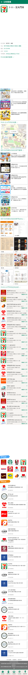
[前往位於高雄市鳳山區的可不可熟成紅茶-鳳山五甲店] (4, 647)
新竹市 (7, 43)
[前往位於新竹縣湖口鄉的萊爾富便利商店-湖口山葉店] (4, 508)
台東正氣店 (10, 607)
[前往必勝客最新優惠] (23, 471)
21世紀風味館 (14, 153)
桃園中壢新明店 (11, 529)
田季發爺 (17, 268)
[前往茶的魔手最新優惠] (3, 478)
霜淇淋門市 (25, 673)
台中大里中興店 (11, 590)
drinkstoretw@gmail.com (21, 666)
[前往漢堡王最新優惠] (10, 471)
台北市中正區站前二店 (13, 537)
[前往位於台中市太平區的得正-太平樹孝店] (4, 560)
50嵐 (2, 284)
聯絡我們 (20, 659)
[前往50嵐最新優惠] (10, 478)
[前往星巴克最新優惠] (10, 464)
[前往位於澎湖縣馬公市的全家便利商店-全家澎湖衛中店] (4, 490)
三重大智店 (10, 616)
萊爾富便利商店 (14, 164)
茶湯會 (2, 251)
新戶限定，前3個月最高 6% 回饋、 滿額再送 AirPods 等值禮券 (19, 188)
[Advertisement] (14, 28)
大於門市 (10, 564)
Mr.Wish (16, 284)
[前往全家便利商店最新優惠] (17, 471)
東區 (12, 43)
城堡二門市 (10, 546)
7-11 (12, 89)
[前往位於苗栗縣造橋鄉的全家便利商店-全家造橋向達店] (4, 603)
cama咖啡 (17, 235)
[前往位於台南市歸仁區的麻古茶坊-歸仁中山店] (4, 516)
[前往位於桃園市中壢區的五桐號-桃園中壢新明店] (4, 534)
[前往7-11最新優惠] (23, 464)
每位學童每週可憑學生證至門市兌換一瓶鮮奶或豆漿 (18, 177)
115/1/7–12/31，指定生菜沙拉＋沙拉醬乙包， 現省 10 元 (18, 210)
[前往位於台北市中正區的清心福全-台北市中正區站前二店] (4, 542)
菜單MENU (8, 673)
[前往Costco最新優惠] (3, 471)
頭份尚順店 (10, 633)
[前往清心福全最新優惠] (23, 478)
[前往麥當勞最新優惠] (3, 464)
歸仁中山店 (10, 511)
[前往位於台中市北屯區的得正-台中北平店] (4, 586)
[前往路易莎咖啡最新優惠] (17, 478)
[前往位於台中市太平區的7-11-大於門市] (4, 569)
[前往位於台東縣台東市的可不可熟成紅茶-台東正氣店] (4, 612)
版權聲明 (14, 659)
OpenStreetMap (18, 148)
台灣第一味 (3, 235)
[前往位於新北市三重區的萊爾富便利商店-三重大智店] (4, 621)
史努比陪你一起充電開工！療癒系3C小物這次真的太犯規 (18, 91)
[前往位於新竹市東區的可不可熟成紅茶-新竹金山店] (4, 499)
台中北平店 (10, 581)
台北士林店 (10, 651)
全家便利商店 (14, 208)
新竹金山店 (10, 494)
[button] (13, 135)
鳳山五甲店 (10, 642)
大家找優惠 (8, 659)
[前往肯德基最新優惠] (17, 464)
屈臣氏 (12, 186)
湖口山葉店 (10, 503)
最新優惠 (2, 673)
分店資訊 (14, 673)
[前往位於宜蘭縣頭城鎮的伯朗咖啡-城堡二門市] (4, 551)
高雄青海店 (10, 572)
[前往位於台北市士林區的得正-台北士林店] (4, 656)
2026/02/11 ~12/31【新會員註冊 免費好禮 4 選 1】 (18, 199)
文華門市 (10, 625)
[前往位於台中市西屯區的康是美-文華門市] (4, 629)
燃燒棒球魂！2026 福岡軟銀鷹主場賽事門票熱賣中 (19, 113)
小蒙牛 (16, 251)
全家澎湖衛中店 (11, 485)
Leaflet (12, 148)
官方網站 (19, 673)
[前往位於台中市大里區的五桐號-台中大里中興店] (4, 595)
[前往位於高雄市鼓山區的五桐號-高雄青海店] (4, 577)
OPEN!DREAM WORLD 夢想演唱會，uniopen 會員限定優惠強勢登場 (19, 103)
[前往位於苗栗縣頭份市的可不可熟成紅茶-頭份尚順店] (4, 638)
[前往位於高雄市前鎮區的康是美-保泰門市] (4, 525)
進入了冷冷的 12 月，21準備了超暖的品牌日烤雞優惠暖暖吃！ (18, 156)
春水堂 (2, 268)
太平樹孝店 (10, 555)
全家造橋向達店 (11, 598)
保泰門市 (10, 520)
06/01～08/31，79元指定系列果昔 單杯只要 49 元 (19, 167)
